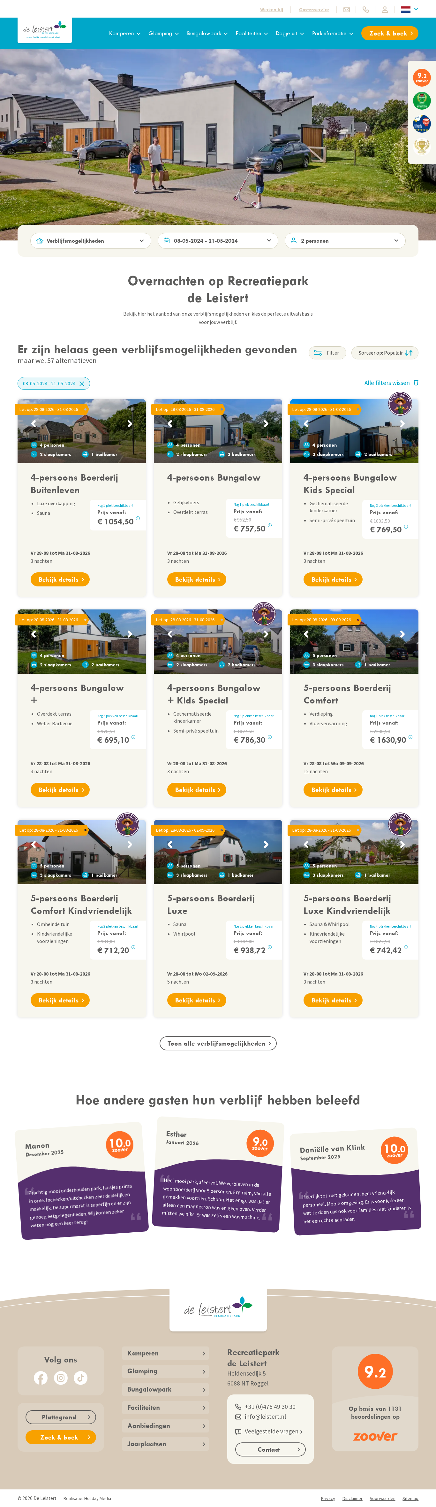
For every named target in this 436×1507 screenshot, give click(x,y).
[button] (33, 424)
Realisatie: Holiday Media (87, 1498)
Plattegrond (59, 1417)
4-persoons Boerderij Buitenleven (74, 483)
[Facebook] (41, 1378)
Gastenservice (314, 9)
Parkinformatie (329, 33)
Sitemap (410, 1498)
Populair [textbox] (393, 352)
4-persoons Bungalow (213, 477)
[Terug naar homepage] (44, 29)
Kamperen (121, 33)
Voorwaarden (382, 1498)
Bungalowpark (204, 33)
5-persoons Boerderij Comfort (347, 693)
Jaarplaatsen (146, 1444)
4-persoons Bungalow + (77, 693)
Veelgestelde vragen (271, 1431)
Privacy (328, 1498)
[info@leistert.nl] (346, 9)
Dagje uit (286, 33)
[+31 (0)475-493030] (365, 9)
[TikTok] (80, 1378)
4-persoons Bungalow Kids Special (350, 483)
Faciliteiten (248, 33)
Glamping (160, 33)
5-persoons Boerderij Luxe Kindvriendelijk (347, 904)
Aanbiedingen (148, 1425)
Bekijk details (59, 579)
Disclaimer (352, 1498)
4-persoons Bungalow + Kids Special (213, 693)
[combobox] (384, 352)
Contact (269, 1449)
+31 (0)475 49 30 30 (270, 1406)
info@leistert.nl (265, 1416)
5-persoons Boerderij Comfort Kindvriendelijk (81, 904)
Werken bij (271, 9)
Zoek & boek (388, 33)
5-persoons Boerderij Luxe (211, 904)
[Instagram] (61, 1378)
